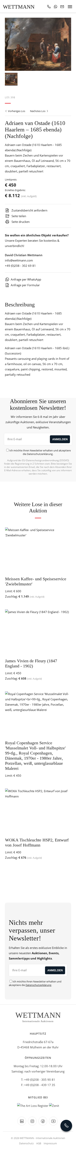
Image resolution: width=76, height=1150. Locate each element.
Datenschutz (26, 1143)
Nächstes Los (38, 111)
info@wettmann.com (19, 260)
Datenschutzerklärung (40, 454)
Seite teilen (18, 216)
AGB (38, 1143)
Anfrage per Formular (25, 285)
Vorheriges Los (16, 111)
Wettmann (18, 7)
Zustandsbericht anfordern (29, 210)
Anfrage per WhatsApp (26, 279)
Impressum (50, 1143)
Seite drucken (20, 222)
